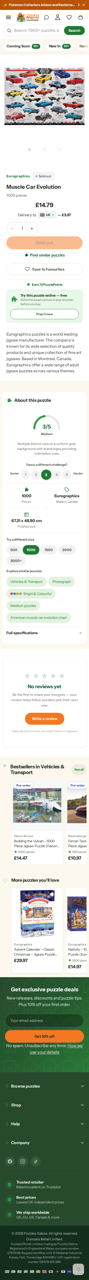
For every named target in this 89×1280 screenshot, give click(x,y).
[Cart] (80, 17)
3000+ (16, 561)
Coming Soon (23, 46)
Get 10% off (45, 1036)
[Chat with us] (46, 17)
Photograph (61, 581)
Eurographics (18, 176)
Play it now (44, 314)
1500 (49, 550)
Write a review (44, 718)
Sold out (44, 243)
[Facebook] (10, 1161)
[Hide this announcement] (84, 5)
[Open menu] (8, 17)
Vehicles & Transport (26, 581)
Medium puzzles (23, 605)
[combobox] (37, 30)
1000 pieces (16, 195)
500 (13, 550)
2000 (67, 550)
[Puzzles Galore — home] (27, 17)
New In (59, 46)
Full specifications (22, 632)
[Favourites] (69, 17)
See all (80, 771)
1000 (31, 550)
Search (74, 30)
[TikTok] (36, 1161)
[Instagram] (23, 1161)
